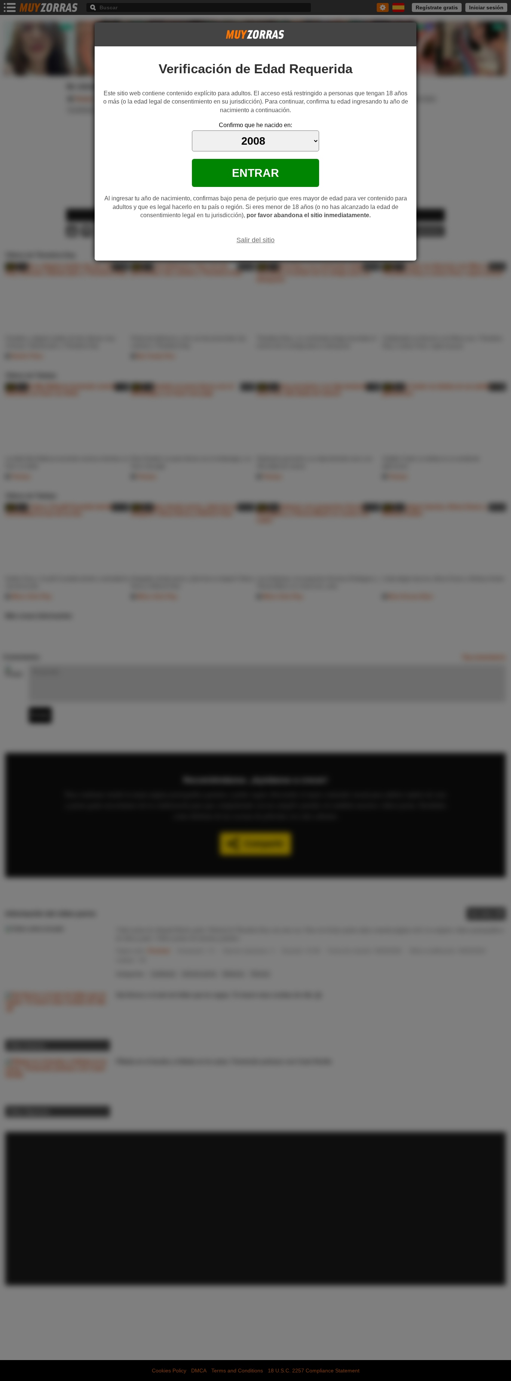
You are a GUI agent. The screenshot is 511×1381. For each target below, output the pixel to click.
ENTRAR (255, 172)
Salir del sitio (255, 240)
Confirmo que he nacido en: (255, 125)
